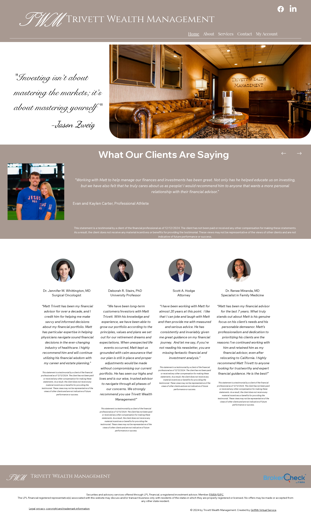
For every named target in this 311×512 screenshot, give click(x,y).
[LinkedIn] (293, 9)
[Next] (299, 153)
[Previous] (283, 153)
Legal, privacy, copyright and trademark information (59, 508)
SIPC (221, 494)
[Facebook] (280, 9)
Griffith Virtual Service (263, 510)
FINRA (213, 494)
